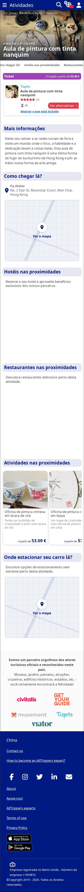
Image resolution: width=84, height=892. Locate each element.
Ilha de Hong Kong (30, 13)
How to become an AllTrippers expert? (36, 760)
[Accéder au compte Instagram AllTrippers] (26, 778)
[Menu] (4, 5)
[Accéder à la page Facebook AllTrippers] (13, 778)
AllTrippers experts (21, 808)
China (12, 13)
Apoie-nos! (15, 798)
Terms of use (17, 818)
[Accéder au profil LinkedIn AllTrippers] (55, 778)
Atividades (51, 13)
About (11, 788)
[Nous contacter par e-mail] (70, 778)
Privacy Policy (17, 827)
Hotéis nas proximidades (42, 65)
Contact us (15, 751)
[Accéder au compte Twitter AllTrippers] (40, 778)
